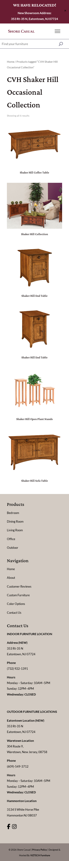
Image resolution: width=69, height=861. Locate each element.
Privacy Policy (39, 849)
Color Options (16, 604)
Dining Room (15, 521)
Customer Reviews (19, 586)
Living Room (15, 530)
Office (11, 539)
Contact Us (14, 612)
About (11, 577)
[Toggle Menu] (57, 31)
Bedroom (13, 513)
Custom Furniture (18, 595)
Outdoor (12, 547)
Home (10, 61)
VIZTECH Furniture (40, 855)
